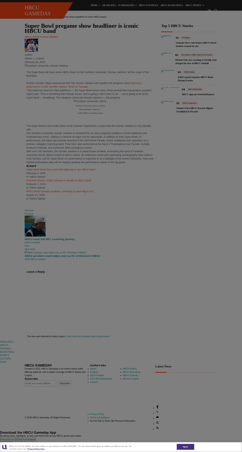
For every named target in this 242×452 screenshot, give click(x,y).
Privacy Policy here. (36, 449)
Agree (185, 447)
